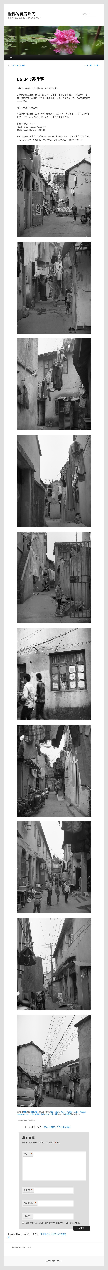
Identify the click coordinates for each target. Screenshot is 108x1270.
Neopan (83, 1112)
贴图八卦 (34, 1112)
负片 (52, 1114)
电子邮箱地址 (30, 1203)
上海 (31, 1114)
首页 (10, 57)
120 (51, 1112)
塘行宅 (37, 1114)
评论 (28, 1154)
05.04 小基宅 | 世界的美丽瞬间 (57, 1127)
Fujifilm (69, 1112)
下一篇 (97, 65)
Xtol (27, 1114)
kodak (76, 1112)
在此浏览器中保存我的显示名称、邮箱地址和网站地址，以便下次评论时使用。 (53, 1223)
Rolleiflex (20, 1114)
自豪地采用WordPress (54, 1261)
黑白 (56, 1114)
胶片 (47, 1114)
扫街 (42, 1114)
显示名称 (28, 1190)
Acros (63, 1112)
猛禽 (24, 1112)
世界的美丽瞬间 (21, 14)
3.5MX (57, 1112)
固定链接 (68, 1114)
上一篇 (88, 65)
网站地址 (27, 1216)
